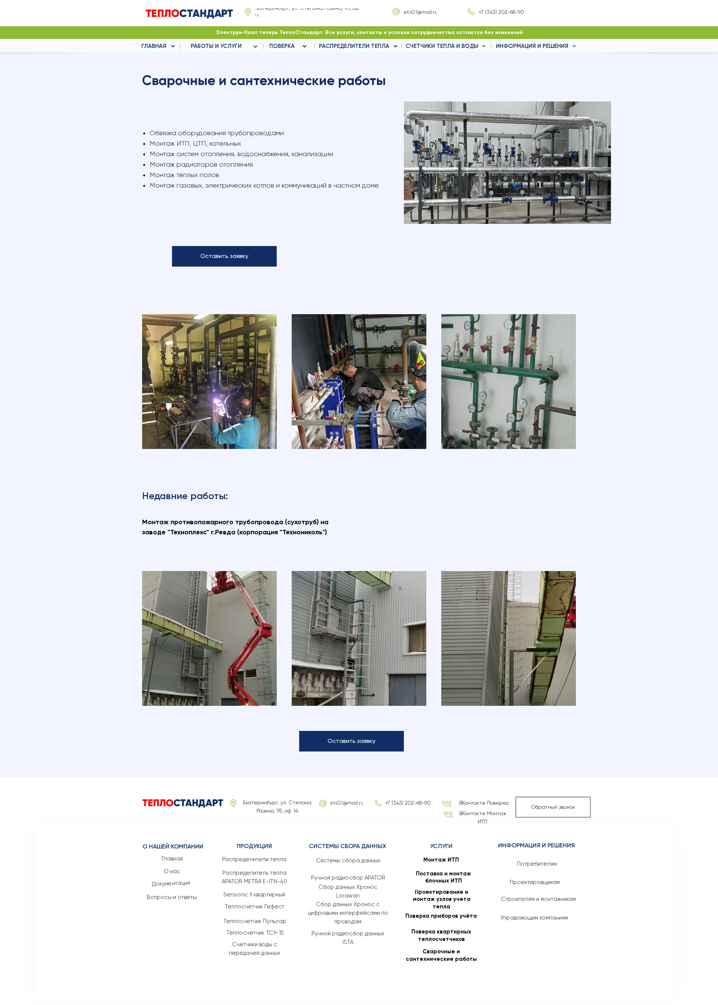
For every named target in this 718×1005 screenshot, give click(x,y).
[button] (224, 256)
